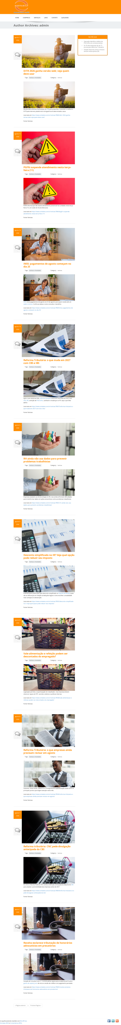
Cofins (41, 400)
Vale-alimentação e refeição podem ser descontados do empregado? (45, 655)
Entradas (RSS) (4, 1023)
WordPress (23, 1021)
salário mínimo (28, 304)
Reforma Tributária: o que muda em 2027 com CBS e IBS (46, 362)
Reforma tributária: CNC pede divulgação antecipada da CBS (47, 848)
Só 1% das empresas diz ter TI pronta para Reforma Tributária (94, 46)
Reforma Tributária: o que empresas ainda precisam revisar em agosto (47, 751)
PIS (38, 400)
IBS (28, 400)
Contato (55, 17)
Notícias (60, 77)
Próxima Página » (35, 1005)
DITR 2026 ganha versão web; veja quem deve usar (46, 72)
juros (36, 983)
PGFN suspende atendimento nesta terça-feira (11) (47, 169)
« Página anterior (20, 1005)
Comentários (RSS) (16, 1023)
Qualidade (65, 17)
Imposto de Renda (64, 593)
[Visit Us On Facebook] (109, 1020)
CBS (24, 400)
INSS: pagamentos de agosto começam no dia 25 (47, 265)
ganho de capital (28, 983)
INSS (24, 302)
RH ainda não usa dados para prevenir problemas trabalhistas (45, 460)
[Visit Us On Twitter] (113, 1020)
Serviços (37, 17)
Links (46, 17)
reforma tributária (45, 398)
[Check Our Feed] (117, 1020)
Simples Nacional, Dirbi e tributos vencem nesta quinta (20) (94, 50)
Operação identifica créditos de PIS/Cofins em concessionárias (93, 42)
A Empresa (26, 17)
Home (17, 17)
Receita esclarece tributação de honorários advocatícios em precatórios (47, 944)
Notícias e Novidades (35, 77)
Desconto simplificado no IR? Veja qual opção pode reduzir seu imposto (48, 556)
